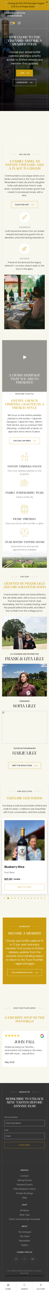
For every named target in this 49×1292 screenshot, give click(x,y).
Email (6, 1130)
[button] (18, 141)
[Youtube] (32, 1259)
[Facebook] (16, 1259)
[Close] (47, 2)
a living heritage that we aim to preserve (24, 379)
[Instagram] (24, 1259)
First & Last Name (11, 1117)
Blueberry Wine (14, 867)
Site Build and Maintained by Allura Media (25, 1276)
